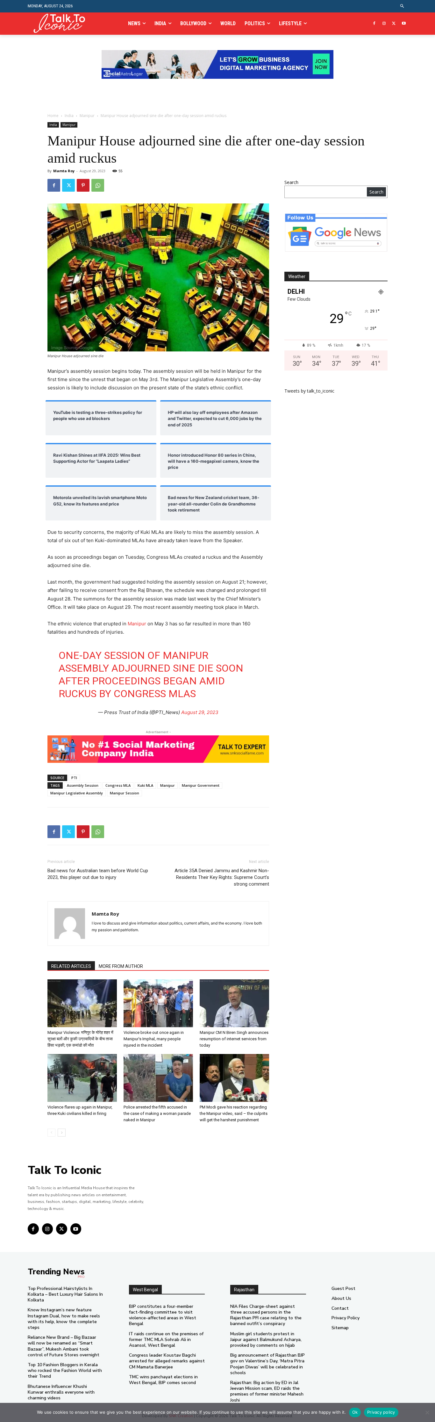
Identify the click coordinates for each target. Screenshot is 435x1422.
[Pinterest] (83, 185)
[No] (427, 1412)
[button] (402, 6)
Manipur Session (124, 793)
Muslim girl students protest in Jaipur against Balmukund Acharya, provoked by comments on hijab (266, 1339)
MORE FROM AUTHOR (121, 966)
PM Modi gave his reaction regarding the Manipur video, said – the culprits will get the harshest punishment (233, 1113)
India (69, 115)
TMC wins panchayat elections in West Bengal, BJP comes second (163, 1380)
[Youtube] (403, 23)
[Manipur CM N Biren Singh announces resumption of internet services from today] (234, 1003)
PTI (74, 777)
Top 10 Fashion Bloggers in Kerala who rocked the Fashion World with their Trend (65, 1370)
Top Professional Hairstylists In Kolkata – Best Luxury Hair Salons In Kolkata (65, 1294)
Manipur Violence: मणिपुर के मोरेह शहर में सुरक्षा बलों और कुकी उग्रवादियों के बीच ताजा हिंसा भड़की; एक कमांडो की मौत (80, 1039)
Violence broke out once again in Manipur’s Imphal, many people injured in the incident (154, 1039)
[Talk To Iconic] (62, 23)
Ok (355, 1412)
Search (291, 182)
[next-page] (62, 1133)
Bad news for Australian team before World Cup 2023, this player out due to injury (97, 874)
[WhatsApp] (97, 185)
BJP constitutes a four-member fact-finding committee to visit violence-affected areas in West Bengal (162, 1315)
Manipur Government (200, 785)
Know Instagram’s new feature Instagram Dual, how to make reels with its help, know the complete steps (64, 1318)
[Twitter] (393, 23)
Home (53, 115)
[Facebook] (374, 23)
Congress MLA (118, 785)
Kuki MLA (145, 785)
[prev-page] (51, 1133)
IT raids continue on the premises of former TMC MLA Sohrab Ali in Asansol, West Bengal (166, 1339)
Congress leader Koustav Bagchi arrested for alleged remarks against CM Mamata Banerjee (167, 1361)
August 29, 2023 (199, 712)
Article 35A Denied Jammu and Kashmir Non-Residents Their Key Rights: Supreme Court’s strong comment (222, 877)
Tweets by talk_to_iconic (309, 391)
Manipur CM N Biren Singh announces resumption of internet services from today (234, 1039)
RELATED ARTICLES (71, 966)
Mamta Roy (64, 170)
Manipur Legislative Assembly (76, 793)
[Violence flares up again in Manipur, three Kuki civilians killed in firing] (82, 1078)
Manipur (87, 115)
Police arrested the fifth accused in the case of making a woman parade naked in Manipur (157, 1113)
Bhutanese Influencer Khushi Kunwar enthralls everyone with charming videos (61, 1392)
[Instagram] (384, 23)
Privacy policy (381, 1412)
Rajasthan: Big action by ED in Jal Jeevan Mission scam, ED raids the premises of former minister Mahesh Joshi (266, 1391)
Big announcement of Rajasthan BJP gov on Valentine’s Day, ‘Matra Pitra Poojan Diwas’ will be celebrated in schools (267, 1364)
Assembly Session (82, 785)
